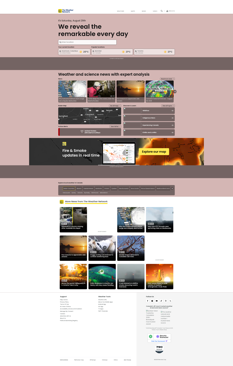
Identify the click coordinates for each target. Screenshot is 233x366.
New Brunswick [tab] (124, 188)
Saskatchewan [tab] (88, 188)
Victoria (80, 193)
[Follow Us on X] (170, 301)
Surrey (74, 193)
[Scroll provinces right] (172, 188)
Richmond (95, 193)
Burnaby (87, 193)
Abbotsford (103, 193)
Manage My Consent (66, 311)
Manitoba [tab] (99, 188)
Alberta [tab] (79, 188)
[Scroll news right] (174, 91)
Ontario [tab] (106, 188)
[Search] (162, 11)
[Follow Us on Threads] (166, 301)
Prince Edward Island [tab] (147, 188)
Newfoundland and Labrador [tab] (166, 188)
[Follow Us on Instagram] (152, 301)
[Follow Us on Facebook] (147, 301)
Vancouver (66, 193)
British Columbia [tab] (69, 188)
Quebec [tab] (114, 188)
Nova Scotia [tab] (135, 188)
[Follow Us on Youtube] (156, 301)
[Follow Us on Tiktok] (161, 301)
